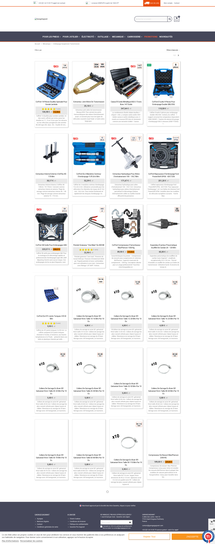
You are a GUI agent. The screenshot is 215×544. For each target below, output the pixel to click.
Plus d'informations (10, 541)
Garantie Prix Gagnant (77, 527)
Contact (39, 524)
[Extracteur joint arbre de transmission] (89, 80)
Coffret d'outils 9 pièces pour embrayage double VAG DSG (163, 103)
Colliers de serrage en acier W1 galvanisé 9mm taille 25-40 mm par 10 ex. (89, 391)
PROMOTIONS (150, 37)
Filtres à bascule (172, 50)
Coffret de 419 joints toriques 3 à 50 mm (51, 317)
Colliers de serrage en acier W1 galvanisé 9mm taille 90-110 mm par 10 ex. (126, 462)
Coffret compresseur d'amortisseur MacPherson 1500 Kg (126, 246)
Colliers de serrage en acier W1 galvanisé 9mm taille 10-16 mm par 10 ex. (89, 318)
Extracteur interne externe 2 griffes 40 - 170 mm (51, 175)
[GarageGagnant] (53, 19)
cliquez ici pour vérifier (127, 506)
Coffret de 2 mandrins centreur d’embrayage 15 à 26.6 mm (88, 175)
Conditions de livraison (78, 521)
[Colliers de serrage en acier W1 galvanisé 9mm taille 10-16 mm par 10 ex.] (89, 295)
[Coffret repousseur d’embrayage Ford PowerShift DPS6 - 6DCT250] (163, 153)
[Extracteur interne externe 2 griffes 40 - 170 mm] (51, 153)
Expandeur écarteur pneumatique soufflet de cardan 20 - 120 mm (163, 246)
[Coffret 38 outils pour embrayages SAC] (51, 224)
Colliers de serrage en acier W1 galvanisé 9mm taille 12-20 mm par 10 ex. (126, 318)
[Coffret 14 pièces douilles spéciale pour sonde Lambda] (51, 80)
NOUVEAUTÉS (165, 37)
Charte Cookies (75, 519)
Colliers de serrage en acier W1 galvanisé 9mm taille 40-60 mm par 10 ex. (163, 391)
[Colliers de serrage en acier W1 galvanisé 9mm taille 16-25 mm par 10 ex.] (163, 295)
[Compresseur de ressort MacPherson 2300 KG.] (163, 436)
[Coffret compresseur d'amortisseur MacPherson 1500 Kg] (126, 224)
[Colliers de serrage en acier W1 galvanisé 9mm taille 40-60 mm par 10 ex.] (163, 367)
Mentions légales (43, 521)
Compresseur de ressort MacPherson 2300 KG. (164, 456)
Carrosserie (133, 37)
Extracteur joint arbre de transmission (88, 102)
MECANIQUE (118, 37)
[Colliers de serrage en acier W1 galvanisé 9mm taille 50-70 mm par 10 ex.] (51, 436)
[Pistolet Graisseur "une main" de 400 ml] (89, 224)
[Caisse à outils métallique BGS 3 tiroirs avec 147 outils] (126, 80)
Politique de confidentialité (79, 524)
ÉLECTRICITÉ (88, 37)
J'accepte (192, 536)
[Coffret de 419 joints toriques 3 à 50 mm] (51, 295)
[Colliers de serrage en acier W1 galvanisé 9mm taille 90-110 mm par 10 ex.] (126, 438)
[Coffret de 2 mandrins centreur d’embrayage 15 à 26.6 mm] (89, 153)
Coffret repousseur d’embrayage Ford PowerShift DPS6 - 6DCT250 (163, 175)
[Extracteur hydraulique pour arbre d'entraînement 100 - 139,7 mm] (126, 153)
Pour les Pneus (51, 37)
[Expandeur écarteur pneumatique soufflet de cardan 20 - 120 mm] (163, 224)
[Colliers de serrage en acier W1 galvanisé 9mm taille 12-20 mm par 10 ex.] (126, 295)
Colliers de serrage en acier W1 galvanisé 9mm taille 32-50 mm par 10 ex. (126, 386)
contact (177, 3)
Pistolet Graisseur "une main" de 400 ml (88, 245)
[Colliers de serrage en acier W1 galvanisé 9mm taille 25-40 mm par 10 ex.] (89, 367)
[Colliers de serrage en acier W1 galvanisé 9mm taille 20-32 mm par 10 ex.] (51, 367)
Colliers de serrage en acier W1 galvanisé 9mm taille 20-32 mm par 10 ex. (51, 391)
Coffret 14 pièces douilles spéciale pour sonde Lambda (51, 103)
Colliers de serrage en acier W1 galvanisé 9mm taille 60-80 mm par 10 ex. (89, 457)
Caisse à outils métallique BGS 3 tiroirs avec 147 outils (126, 103)
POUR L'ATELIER (70, 37)
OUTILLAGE (103, 37)
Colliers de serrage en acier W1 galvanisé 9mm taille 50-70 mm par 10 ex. (51, 457)
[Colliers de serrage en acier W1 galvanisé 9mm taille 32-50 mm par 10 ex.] (126, 364)
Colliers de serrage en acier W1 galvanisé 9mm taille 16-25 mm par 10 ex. (163, 318)
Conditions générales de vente (47, 527)
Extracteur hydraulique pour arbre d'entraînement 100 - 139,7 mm (126, 175)
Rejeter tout (149, 536)
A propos (40, 519)
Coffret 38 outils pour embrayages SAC (51, 245)
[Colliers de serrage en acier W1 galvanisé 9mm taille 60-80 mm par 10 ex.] (89, 436)
